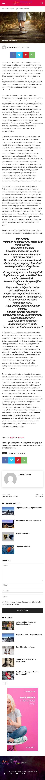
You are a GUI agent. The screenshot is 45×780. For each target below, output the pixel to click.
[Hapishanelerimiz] (8, 549)
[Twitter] (19, 55)
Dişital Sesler (12, 453)
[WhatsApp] (32, 55)
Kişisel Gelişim (14, 9)
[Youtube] (23, 773)
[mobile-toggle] (3, 3)
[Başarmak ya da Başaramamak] (8, 511)
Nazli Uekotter (14, 47)
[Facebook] (13, 55)
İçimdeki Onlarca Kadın (10, 496)
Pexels (21, 437)
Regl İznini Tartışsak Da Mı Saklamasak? (27, 673)
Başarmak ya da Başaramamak (29, 508)
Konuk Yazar (21, 453)
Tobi (12, 437)
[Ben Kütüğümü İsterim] (8, 650)
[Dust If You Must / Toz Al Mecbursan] (8, 662)
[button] (42, 3)
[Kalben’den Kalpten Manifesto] (8, 524)
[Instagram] (11, 773)
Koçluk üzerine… (23, 533)
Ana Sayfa (5, 9)
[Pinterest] (25, 55)
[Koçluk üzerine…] (8, 536)
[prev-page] (3, 683)
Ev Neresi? (39, 496)
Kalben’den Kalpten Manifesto (28, 521)
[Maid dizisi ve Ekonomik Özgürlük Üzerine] (8, 625)
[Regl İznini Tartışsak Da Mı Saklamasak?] (8, 675)
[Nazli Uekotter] (4, 47)
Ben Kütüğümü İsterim (25, 647)
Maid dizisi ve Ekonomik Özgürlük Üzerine (26, 623)
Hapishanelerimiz (23, 546)
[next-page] (6, 683)
